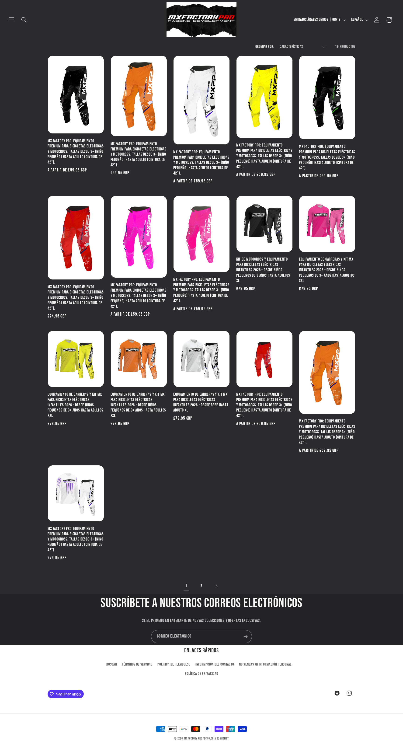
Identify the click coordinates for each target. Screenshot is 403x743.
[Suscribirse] (245, 636)
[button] (12, 20)
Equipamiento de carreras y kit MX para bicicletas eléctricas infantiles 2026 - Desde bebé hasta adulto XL (200, 402)
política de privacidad (201, 673)
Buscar (111, 664)
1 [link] (186, 586)
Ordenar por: (264, 46)
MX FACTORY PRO (193, 738)
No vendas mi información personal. (265, 664)
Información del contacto (214, 664)
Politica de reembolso (173, 664)
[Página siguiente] (216, 586)
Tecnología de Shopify (216, 738)
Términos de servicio (137, 664)
